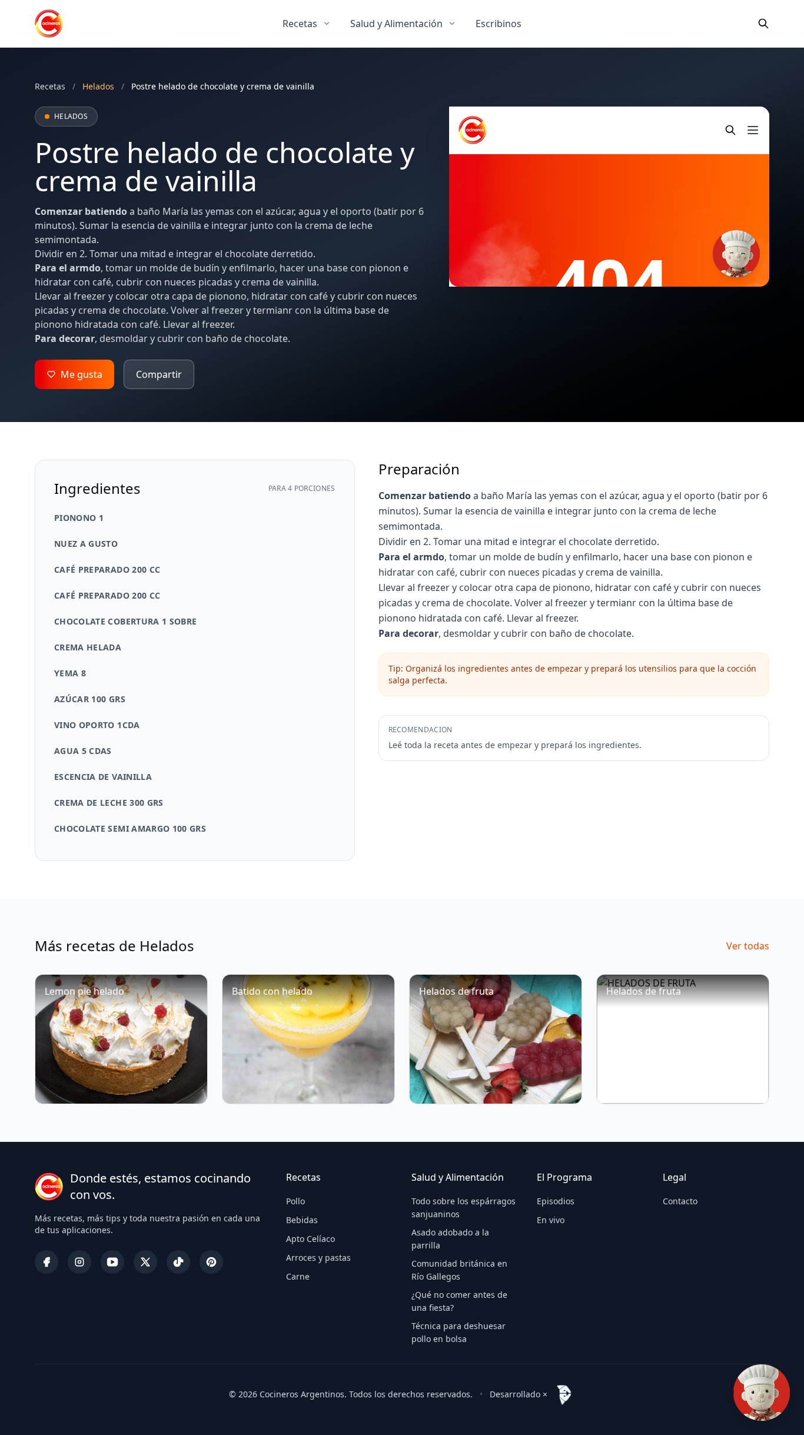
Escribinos (498, 23)
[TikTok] (178, 1262)
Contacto (680, 1201)
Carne (298, 1276)
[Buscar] (763, 23)
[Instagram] (79, 1262)
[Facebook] (46, 1262)
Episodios (555, 1201)
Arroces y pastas (318, 1257)
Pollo (295, 1201)
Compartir (159, 374)
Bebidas (302, 1219)
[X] (145, 1262)
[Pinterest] (211, 1262)
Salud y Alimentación (396, 23)
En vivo (550, 1219)
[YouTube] (112, 1262)
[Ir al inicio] (49, 23)
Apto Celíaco (310, 1238)
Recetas (300, 23)
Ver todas (747, 945)
